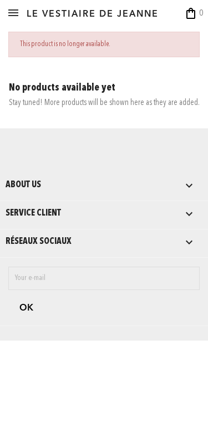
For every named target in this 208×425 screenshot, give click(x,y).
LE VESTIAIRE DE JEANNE (93, 14)
